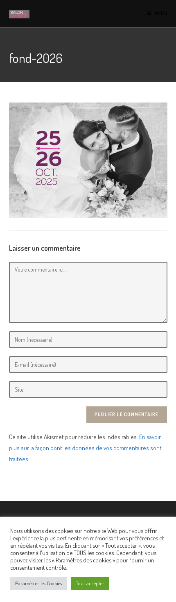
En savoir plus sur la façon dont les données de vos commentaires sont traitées (85, 448)
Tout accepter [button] (90, 583)
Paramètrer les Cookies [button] (38, 583)
